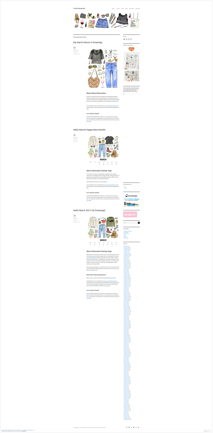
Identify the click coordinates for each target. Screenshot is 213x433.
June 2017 (125, 345)
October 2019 (126, 312)
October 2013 (126, 396)
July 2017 (125, 343)
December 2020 (127, 296)
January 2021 (126, 295)
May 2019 (125, 318)
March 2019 (126, 320)
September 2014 (127, 383)
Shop (126, 8)
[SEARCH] (139, 223)
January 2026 (126, 248)
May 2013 (125, 402)
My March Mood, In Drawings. (88, 42)
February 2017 (126, 349)
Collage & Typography (128, 231)
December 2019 (127, 310)
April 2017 (126, 347)
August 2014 (126, 384)
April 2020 (126, 305)
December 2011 (126, 418)
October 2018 (126, 326)
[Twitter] (138, 427)
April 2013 (126, 403)
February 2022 (126, 282)
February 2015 (126, 377)
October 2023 (126, 265)
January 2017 (126, 350)
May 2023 (125, 271)
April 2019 (126, 319)
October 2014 (126, 382)
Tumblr (125, 188)
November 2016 (127, 353)
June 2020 (126, 303)
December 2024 (127, 253)
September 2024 (127, 255)
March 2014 (126, 390)
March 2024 (126, 260)
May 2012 (125, 413)
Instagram (108, 105)
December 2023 (127, 263)
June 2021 (125, 289)
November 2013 (126, 395)
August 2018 (126, 328)
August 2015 (126, 370)
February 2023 (126, 275)
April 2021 (126, 291)
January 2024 (126, 262)
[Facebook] (129, 427)
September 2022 (127, 281)
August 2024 (126, 256)
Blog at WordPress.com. (85, 427)
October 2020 (126, 298)
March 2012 (126, 416)
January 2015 (126, 378)
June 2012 (125, 412)
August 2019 (126, 314)
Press (122, 8)
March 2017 (126, 348)
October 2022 (126, 279)
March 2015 (126, 376)
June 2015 (125, 373)
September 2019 (127, 313)
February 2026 (126, 247)
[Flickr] (136, 427)
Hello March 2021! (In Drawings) (89, 210)
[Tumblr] (131, 427)
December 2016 (127, 352)
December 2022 (127, 277)
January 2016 (126, 364)
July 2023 (125, 269)
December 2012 (126, 407)
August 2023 (126, 268)
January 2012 (126, 417)
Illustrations (75, 52)
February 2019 (126, 321)
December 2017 (126, 338)
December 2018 (126, 324)
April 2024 (126, 258)
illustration (90, 256)
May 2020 (125, 304)
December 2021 (126, 284)
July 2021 (125, 288)
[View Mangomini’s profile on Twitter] (126, 39)
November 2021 (127, 285)
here (88, 119)
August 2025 (126, 250)
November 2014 (127, 381)
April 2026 (126, 246)
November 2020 (127, 297)
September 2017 (127, 341)
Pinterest (115, 105)
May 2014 (125, 388)
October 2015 (126, 368)
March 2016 (126, 362)
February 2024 (126, 261)
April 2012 (126, 414)
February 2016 (126, 363)
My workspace (126, 233)
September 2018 (127, 327)
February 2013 (126, 405)
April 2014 (126, 389)
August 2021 (126, 286)
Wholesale (131, 8)
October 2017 (126, 340)
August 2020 (126, 300)
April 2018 (126, 333)
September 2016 (127, 355)
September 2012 (127, 410)
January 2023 (126, 276)
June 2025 (126, 251)
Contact (118, 8)
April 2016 (126, 361)
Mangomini (75, 49)
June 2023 (126, 270)
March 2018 (126, 334)
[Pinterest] (134, 427)
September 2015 (127, 369)
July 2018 (125, 329)
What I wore (126, 238)
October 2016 (126, 354)
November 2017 (127, 339)
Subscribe (137, 8)
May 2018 (125, 332)
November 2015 (127, 367)
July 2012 (125, 411)
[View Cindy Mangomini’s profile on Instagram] (129, 39)
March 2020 (126, 306)
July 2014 (125, 385)
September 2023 (127, 267)
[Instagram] (127, 427)
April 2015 (126, 375)
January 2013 (126, 406)
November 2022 (127, 278)
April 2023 (126, 272)
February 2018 (126, 335)
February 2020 (126, 307)
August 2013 (126, 398)
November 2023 (127, 264)
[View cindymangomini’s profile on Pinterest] (131, 39)
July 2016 (125, 357)
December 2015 (126, 366)
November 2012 (127, 409)
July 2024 (125, 257)
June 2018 (125, 331)
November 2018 (127, 325)
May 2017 (125, 346)
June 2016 (126, 359)
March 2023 (126, 274)
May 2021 (125, 290)
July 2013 (125, 399)
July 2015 (125, 371)
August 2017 (126, 342)
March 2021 (126, 292)
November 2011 (126, 419)
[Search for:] (130, 222)
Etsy (87, 108)
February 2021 (126, 293)
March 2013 (126, 404)
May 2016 (125, 360)
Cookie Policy (24, 431)
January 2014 (126, 392)
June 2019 (126, 317)
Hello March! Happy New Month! (89, 129)
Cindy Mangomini (79, 8)
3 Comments (75, 141)
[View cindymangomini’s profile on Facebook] (124, 39)
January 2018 (126, 336)
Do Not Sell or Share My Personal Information (97, 427)
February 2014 (126, 391)
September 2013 (127, 397)
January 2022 (126, 283)
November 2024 (127, 254)
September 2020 (127, 299)
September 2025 (127, 249)
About (113, 8)
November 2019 (127, 311)
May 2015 (125, 374)
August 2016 (126, 356)
